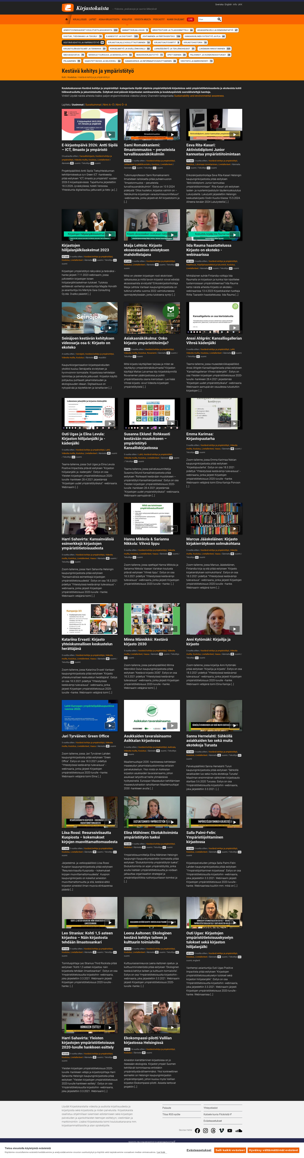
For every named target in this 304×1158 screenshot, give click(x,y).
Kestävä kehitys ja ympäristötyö (83, 42)
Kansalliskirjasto (87, 156)
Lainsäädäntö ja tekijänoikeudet (174, 48)
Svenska (219, 4)
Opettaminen (176, 55)
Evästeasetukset (199, 1150)
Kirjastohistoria (195, 42)
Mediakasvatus (73, 55)
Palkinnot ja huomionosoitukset (210, 55)
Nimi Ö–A (121, 104)
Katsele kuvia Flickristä (216, 1114)
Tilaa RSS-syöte (171, 1114)
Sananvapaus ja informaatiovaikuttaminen (150, 61)
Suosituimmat (93, 104)
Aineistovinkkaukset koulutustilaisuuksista (90, 30)
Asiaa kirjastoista (109, 19)
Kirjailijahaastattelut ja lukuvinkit (211, 264)
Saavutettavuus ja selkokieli (102, 61)
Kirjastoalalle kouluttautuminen (128, 42)
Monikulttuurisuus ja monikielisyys (110, 55)
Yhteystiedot (211, 1107)
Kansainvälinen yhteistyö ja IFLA (205, 36)
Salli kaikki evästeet (230, 1150)
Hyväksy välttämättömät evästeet (273, 1150)
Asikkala (171, 747)
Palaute (166, 1107)
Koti (67, 19)
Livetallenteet (103, 160)
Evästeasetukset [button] (213, 1120)
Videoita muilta (142, 19)
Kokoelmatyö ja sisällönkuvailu (129, 48)
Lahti (232, 349)
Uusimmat (77, 104)
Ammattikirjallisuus (135, 30)
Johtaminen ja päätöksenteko (161, 36)
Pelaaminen (71, 61)
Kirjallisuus (80, 19)
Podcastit (159, 19)
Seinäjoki (80, 354)
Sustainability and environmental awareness (199, 95)
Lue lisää (161, 1152)
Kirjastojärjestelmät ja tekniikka (84, 48)
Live (190, 19)
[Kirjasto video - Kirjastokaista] (68, 7)
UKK (240, 4)
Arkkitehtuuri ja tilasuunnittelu (172, 30)
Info (235, 4)
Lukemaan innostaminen (214, 48)
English (228, 4)
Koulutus (127, 19)
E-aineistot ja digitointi (122, 36)
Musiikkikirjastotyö (149, 55)
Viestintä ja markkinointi (196, 61)
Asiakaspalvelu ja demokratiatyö (217, 30)
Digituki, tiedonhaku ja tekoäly (82, 36)
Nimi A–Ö (108, 104)
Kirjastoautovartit (166, 42)
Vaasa (217, 449)
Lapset (92, 19)
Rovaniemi (151, 353)
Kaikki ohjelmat (175, 19)
